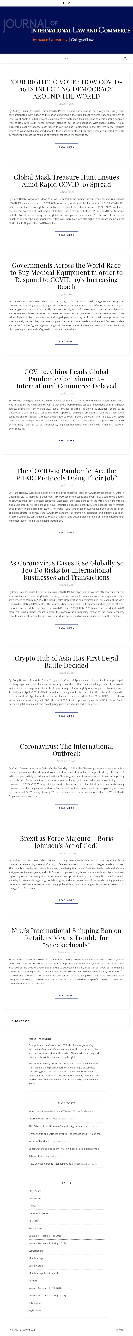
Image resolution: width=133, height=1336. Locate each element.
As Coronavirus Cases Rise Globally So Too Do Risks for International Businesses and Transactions (66, 569)
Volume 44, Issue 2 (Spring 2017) (47, 1243)
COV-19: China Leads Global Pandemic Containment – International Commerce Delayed (66, 378)
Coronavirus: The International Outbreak (66, 749)
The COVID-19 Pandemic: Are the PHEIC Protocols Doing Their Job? (66, 474)
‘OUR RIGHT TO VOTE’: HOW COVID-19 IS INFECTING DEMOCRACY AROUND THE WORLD (66, 88)
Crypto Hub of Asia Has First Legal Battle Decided (66, 661)
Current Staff (36, 1265)
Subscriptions (36, 1250)
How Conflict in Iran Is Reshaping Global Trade (55, 1163)
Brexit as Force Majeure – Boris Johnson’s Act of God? (66, 841)
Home (32, 1205)
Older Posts (20, 1021)
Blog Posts (35, 1190)
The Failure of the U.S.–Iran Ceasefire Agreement (56, 1126)
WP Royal (30, 1330)
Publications (35, 1228)
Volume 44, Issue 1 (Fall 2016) (45, 1235)
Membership (36, 1258)
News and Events (38, 1213)
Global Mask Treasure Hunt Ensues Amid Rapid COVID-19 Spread (66, 180)
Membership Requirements (44, 1273)
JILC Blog (34, 1220)
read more (66, 146)
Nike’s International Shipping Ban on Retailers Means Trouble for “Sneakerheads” (67, 937)
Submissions (35, 1303)
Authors (33, 1280)
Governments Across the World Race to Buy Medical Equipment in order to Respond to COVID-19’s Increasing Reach (66, 276)
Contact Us (35, 1198)
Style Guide (35, 1310)
